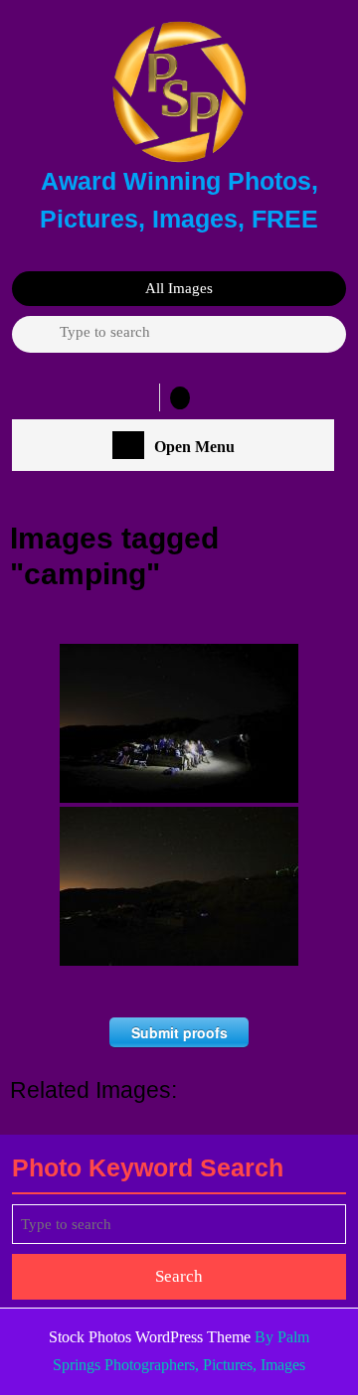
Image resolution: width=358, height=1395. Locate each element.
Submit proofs (179, 1032)
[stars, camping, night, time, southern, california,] (179, 886)
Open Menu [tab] (194, 447)
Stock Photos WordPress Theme (150, 1336)
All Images (179, 288)
